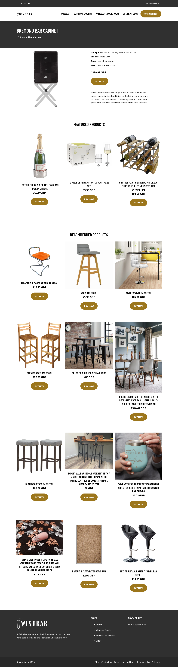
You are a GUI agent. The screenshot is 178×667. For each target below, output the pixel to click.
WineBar (65, 13)
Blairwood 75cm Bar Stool (39, 484)
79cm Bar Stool (89, 293)
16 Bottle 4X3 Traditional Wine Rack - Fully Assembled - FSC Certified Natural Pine (138, 186)
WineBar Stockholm (107, 13)
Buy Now (99, 81)
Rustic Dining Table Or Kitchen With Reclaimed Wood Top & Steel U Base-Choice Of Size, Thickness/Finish (138, 400)
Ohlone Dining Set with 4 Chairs (89, 373)
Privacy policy (143, 662)
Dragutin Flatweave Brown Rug (89, 571)
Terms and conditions (124, 662)
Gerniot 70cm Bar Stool (39, 373)
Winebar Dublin (83, 13)
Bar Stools (109, 52)
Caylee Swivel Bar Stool (138, 293)
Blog (98, 640)
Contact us (106, 662)
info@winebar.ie (152, 3)
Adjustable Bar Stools (125, 52)
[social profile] (29, 3)
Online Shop (151, 14)
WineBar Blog (131, 13)
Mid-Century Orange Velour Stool (39, 283)
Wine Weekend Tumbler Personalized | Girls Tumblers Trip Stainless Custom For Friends (138, 487)
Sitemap (156, 662)
